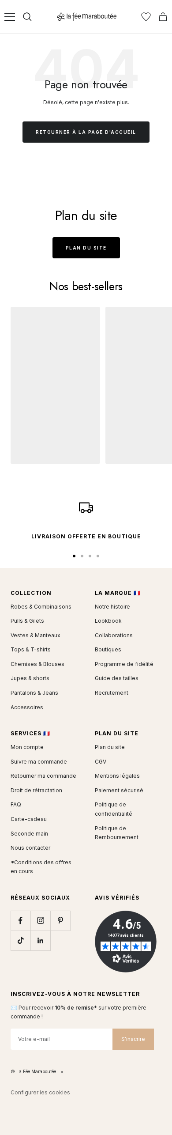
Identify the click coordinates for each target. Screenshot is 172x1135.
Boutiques (108, 649)
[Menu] (9, 16)
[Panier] (163, 16)
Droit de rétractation (36, 790)
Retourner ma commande (43, 775)
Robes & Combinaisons (41, 606)
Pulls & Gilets (27, 620)
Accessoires (27, 707)
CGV (100, 761)
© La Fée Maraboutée (33, 1071)
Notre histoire (112, 606)
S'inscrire (133, 1039)
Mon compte (27, 747)
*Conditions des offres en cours (41, 867)
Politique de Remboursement (116, 833)
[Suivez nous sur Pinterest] (60, 921)
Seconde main (29, 833)
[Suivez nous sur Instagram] (40, 921)
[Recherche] (27, 16)
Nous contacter (30, 847)
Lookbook (108, 620)
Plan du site (86, 247)
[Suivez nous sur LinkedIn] (40, 940)
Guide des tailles (116, 678)
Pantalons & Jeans (34, 692)
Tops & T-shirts (31, 649)
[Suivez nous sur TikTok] (20, 940)
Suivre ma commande (39, 761)
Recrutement (111, 692)
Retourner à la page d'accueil (86, 132)
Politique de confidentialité (113, 809)
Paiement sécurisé (119, 790)
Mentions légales (117, 775)
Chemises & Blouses (37, 664)
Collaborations (114, 635)
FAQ (16, 804)
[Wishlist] (146, 16)
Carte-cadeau (29, 819)
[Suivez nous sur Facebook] (20, 921)
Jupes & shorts (30, 678)
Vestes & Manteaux (35, 635)
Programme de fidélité (124, 664)
